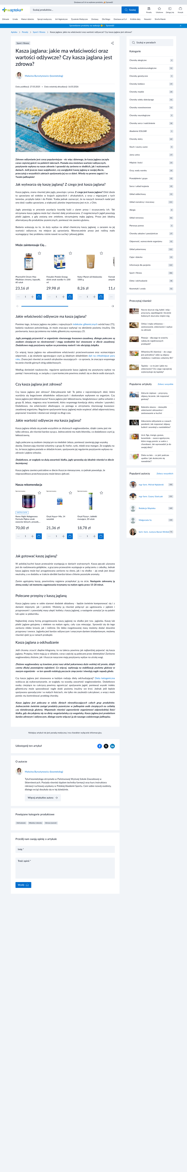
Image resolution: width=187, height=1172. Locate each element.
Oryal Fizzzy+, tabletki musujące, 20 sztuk (87, 518)
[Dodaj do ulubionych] (39, 253)
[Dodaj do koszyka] (39, 297)
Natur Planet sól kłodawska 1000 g (89, 278)
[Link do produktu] (28, 275)
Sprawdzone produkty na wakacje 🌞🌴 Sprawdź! (91, 26)
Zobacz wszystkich (165, 474)
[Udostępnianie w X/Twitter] (106, 746)
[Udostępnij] (112, 43)
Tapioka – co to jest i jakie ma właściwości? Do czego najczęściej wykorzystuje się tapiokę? (156, 369)
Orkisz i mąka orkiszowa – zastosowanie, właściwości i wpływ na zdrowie (156, 327)
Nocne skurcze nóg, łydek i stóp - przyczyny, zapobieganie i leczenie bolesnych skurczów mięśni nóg (156, 313)
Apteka (14, 32)
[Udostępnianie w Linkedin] (112, 746)
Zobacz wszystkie (165, 384)
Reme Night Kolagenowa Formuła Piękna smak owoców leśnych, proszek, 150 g (27, 519)
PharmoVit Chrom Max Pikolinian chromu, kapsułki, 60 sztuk (27, 279)
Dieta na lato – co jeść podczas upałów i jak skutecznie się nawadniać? (155, 458)
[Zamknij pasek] (180, 25)
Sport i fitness (39, 32)
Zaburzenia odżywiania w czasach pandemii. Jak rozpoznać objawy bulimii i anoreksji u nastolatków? (156, 424)
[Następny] (112, 306)
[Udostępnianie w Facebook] (99, 746)
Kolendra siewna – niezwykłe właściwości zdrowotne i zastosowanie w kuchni (154, 410)
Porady (25, 32)
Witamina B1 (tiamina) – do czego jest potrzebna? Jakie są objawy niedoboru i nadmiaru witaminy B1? (157, 355)
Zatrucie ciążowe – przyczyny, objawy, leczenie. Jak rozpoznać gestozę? (155, 396)
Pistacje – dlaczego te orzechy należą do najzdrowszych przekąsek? (154, 341)
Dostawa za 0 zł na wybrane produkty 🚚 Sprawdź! (93, 2)
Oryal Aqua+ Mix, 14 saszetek (55, 518)
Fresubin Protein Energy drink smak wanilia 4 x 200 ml (58, 279)
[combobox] (76, 9)
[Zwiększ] (32, 297)
